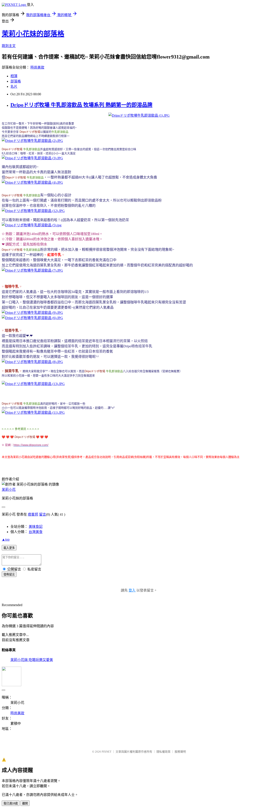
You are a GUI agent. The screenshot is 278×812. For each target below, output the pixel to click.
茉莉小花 (9, 489)
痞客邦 (33, 514)
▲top (6, 539)
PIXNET (106, 751)
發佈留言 (9, 574)
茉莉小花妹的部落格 (33, 34)
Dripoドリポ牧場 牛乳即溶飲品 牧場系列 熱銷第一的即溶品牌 (81, 105)
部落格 (15, 81)
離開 (25, 803)
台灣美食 (36, 532)
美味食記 (36, 526)
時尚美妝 (37, 67)
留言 (42, 514)
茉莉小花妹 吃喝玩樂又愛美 (31, 660)
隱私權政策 (163, 751)
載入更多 (9, 548)
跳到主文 (9, 46)
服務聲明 (180, 751)
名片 (13, 86)
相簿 (13, 76)
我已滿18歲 (10, 803)
